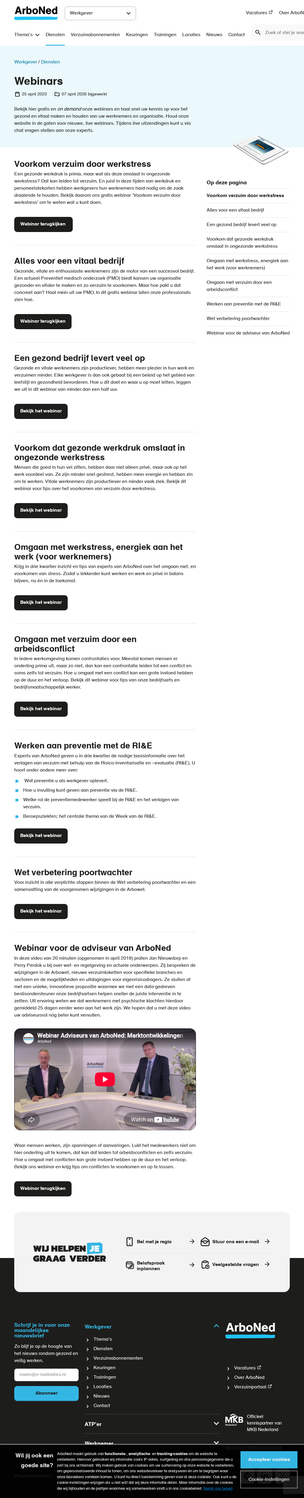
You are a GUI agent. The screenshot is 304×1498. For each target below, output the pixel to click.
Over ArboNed (249, 1377)
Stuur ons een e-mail (235, 1242)
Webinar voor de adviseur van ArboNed (248, 333)
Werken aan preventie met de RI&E (244, 304)
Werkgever (81, 13)
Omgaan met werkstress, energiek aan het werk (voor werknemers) (247, 265)
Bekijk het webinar (41, 411)
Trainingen (165, 35)
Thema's (23, 35)
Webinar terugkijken (43, 224)
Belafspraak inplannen (151, 1266)
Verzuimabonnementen (95, 35)
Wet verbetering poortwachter (238, 318)
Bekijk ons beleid (217, 1489)
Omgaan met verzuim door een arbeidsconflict (239, 286)
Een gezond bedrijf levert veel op (241, 225)
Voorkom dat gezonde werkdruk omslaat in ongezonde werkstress (242, 243)
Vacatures (256, 13)
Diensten (55, 35)
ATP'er (93, 1424)
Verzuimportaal (250, 1387)
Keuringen (137, 35)
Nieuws (214, 35)
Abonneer (46, 1393)
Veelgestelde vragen (235, 1264)
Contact (236, 35)
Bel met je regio (154, 1242)
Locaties (191, 35)
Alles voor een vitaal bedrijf (235, 210)
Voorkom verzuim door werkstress (245, 195)
